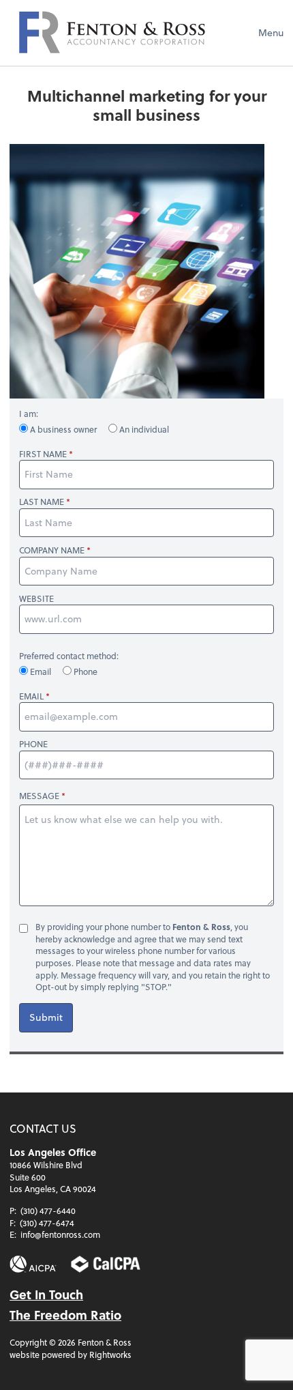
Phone (84, 671)
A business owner (63, 429)
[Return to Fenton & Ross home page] (112, 33)
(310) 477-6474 (47, 1223)
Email (40, 671)
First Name (43, 454)
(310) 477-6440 (48, 1210)
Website (36, 599)
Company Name (51, 550)
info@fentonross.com (60, 1234)
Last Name (41, 502)
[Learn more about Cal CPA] (105, 1264)
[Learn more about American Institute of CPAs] (33, 1264)
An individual (143, 429)
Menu (270, 32)
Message (39, 796)
